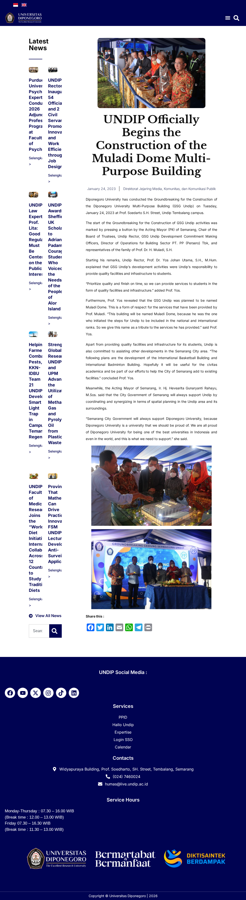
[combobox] (39, 631)
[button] (228, 18)
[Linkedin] (74, 693)
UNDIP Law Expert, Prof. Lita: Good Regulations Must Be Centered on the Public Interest (41, 239)
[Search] (55, 631)
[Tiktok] (61, 693)
